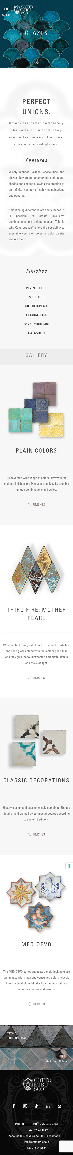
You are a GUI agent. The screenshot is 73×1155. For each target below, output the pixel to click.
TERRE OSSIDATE (18, 1036)
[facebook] (13, 1106)
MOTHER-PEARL (36, 306)
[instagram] (25, 1106)
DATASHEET (36, 333)
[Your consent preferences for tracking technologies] (69, 866)
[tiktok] (36, 1106)
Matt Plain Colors (56, 1059)
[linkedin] (48, 1106)
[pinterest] (59, 1106)
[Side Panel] (6, 8)
